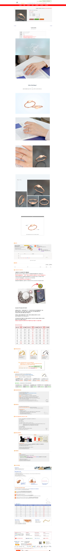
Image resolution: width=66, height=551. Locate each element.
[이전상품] (15, 25)
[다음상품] (51, 25)
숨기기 (49, 550)
